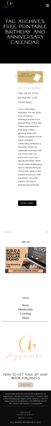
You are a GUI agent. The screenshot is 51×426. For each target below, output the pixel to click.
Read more (27, 203)
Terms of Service (25, 415)
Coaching (25, 313)
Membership (25, 309)
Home (25, 305)
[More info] (45, 5)
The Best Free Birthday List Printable (28, 98)
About (25, 317)
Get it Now (25, 385)
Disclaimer (25, 412)
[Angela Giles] (9, 5)
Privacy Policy (25, 418)
